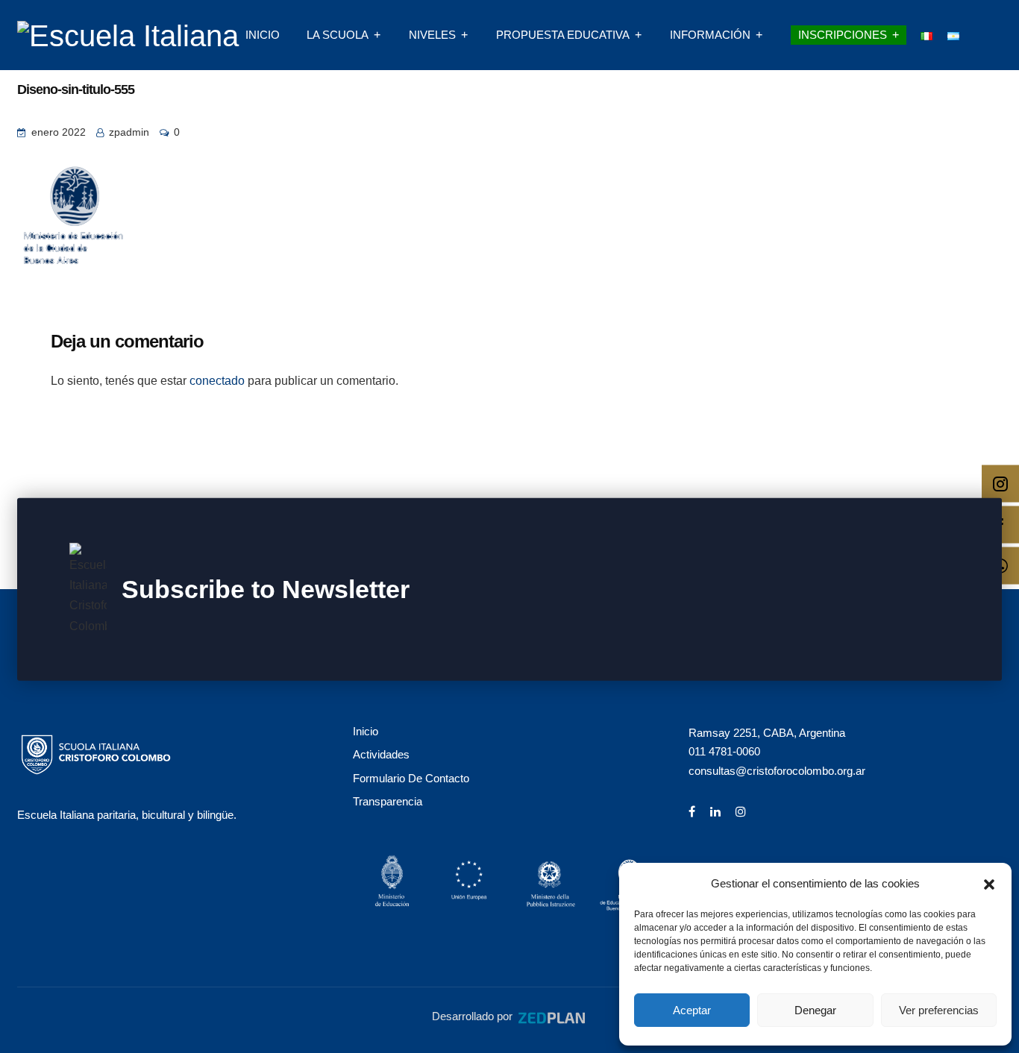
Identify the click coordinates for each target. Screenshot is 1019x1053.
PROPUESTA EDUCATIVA (563, 34)
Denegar (815, 1010)
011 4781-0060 (724, 751)
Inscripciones (842, 34)
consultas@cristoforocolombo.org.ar (777, 770)
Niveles (432, 34)
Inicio (262, 34)
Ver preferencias (939, 1010)
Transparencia (387, 801)
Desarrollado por (473, 1016)
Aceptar (692, 1010)
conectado (217, 380)
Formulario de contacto (411, 778)
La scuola (338, 34)
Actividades (381, 754)
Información (710, 34)
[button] (989, 883)
